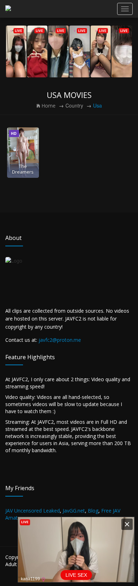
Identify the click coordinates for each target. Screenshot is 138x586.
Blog (93, 510)
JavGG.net (74, 510)
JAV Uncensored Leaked (32, 510)
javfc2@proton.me (60, 339)
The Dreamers (23, 169)
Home (48, 105)
